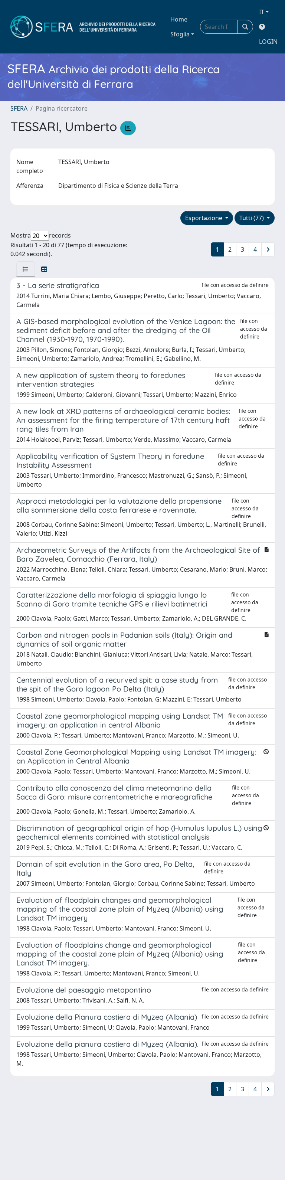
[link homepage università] (82, 26)
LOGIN (268, 41)
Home (178, 19)
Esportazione (204, 218)
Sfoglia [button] (180, 34)
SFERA (18, 108)
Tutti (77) (252, 218)
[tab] (25, 269)
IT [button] (261, 12)
